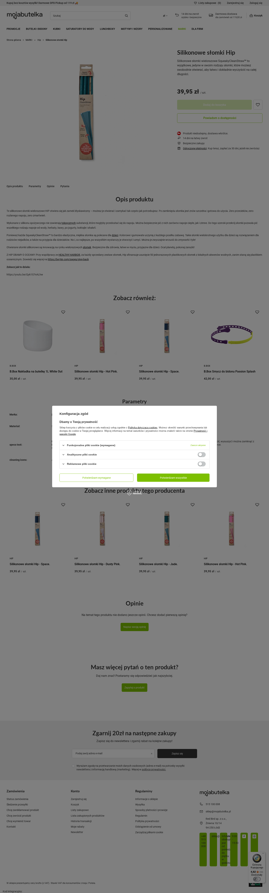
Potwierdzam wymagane (96, 477)
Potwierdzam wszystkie (173, 477)
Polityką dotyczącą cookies (142, 427)
